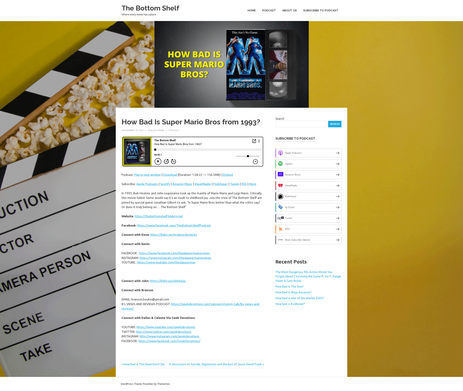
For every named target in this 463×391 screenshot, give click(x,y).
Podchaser (220, 184)
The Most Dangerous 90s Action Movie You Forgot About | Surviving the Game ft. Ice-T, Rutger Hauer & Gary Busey (308, 276)
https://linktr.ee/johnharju (168, 281)
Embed (228, 174)
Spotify (165, 184)
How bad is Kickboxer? (290, 304)
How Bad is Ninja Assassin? (293, 292)
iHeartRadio (203, 184)
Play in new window (147, 174)
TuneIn (234, 184)
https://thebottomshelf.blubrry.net (159, 216)
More (252, 184)
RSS (244, 184)
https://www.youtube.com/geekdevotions (166, 327)
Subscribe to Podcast (320, 10)
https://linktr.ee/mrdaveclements (173, 234)
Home (252, 10)
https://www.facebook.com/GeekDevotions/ (169, 341)
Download (170, 174)
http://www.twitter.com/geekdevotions (163, 331)
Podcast (269, 10)
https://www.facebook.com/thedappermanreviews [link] (174, 253)
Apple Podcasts (147, 184)
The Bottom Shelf (150, 8)
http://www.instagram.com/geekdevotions (169, 336)
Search (279, 118)
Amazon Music (182, 184)
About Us (289, 10)
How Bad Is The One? (289, 286)
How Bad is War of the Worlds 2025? (299, 298)
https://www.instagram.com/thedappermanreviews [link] (175, 258)
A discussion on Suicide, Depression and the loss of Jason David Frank (215, 364)
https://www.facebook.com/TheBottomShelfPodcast (174, 225)
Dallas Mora (156, 130)
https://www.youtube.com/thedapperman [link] (166, 262)
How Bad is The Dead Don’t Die (144, 364)
